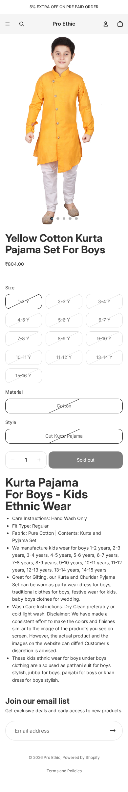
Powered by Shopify (81, 757)
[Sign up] (113, 731)
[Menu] (7, 23)
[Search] (21, 24)
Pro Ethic (52, 757)
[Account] (105, 24)
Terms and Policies (64, 770)
